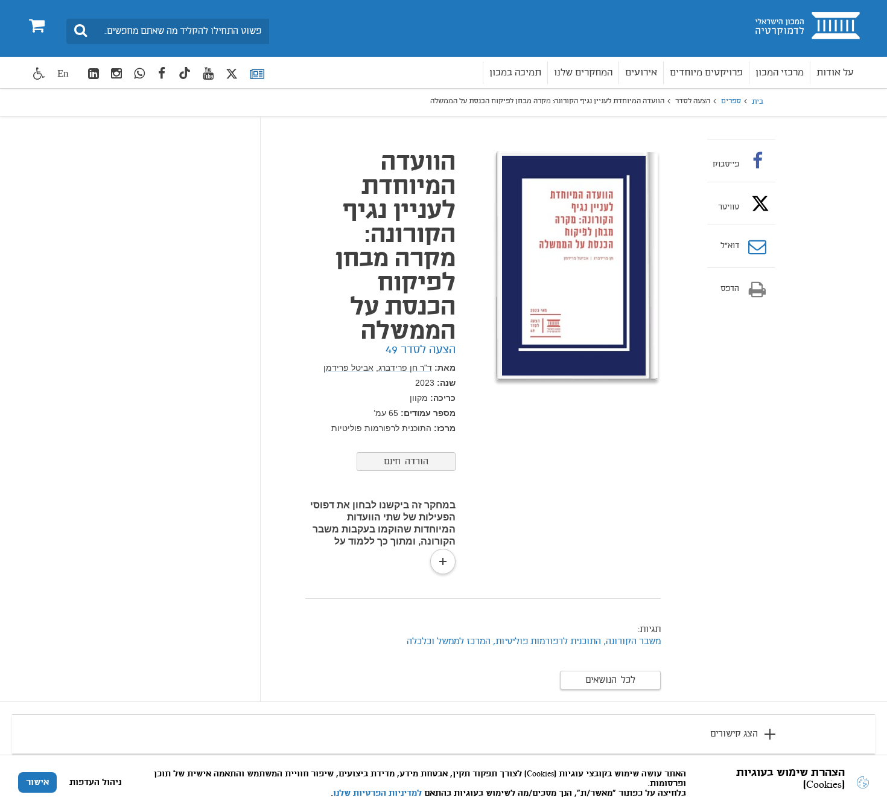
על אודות (835, 72)
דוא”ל (729, 246)
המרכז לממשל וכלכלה (449, 642)
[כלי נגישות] (39, 73)
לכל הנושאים (610, 680)
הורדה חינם (406, 462)
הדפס (729, 289)
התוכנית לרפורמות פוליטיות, (547, 642)
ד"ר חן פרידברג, (404, 368)
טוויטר (728, 207)
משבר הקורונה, (632, 642)
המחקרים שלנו (583, 72)
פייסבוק (726, 164)
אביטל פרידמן (348, 368)
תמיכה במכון (515, 72)
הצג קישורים (734, 734)
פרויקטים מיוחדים (706, 72)
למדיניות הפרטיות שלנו (377, 793)
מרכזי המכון (779, 72)
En (63, 73)
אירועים (641, 72)
